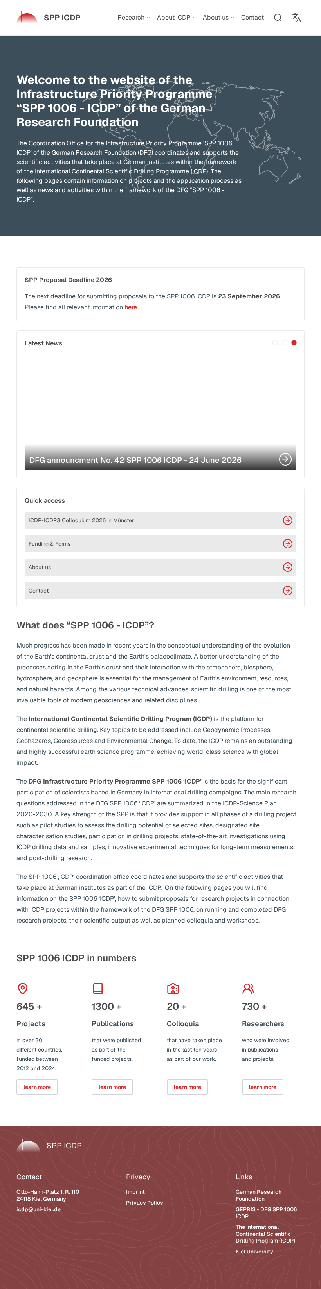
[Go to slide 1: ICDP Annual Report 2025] (275, 342)
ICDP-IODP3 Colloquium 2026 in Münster (81, 520)
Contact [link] (252, 17)
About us (40, 567)
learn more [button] (37, 1087)
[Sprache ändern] (297, 17)
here (130, 307)
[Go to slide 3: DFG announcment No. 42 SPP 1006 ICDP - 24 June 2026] (294, 342)
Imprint (135, 1191)
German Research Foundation (258, 1195)
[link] (48, 17)
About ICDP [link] (173, 17)
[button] (278, 17)
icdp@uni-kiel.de (38, 1209)
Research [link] (130, 17)
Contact (39, 590)
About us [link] (216, 17)
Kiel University (254, 1251)
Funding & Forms (49, 543)
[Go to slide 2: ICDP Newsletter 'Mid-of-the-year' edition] (285, 342)
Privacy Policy (144, 1202)
